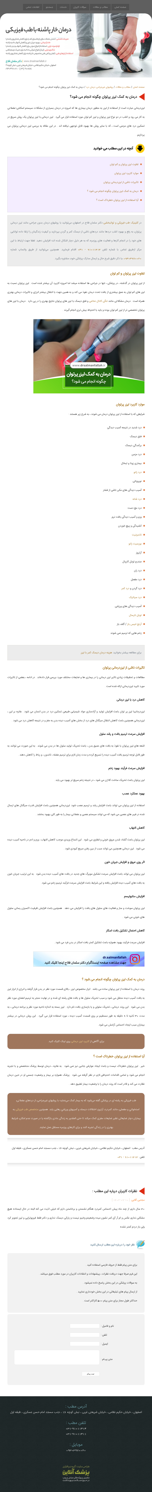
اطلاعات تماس (32, 7)
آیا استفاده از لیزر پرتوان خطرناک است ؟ (117, 200)
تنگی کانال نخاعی (98, 301)
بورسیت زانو (135, 544)
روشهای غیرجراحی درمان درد (99, 87)
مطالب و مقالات (100, 7)
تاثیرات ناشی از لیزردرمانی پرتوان (120, 182)
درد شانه (137, 499)
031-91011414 (76, 1428)
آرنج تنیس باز (134, 624)
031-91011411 (76, 1434)
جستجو (49, 7)
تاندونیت (137, 535)
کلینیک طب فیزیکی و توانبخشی (120, 223)
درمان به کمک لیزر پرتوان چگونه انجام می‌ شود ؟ (112, 191)
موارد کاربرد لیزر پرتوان (126, 173)
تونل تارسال (135, 615)
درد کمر (125, 588)
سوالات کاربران (79, 7)
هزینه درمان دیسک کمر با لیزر (96, 653)
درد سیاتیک (135, 597)
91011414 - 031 (89, 250)
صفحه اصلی (120, 7)
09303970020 (132, 258)
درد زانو (138, 472)
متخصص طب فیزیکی (27, 1109)
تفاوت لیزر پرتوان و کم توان (124, 164)
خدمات (63, 7)
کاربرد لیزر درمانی (80, 1041)
